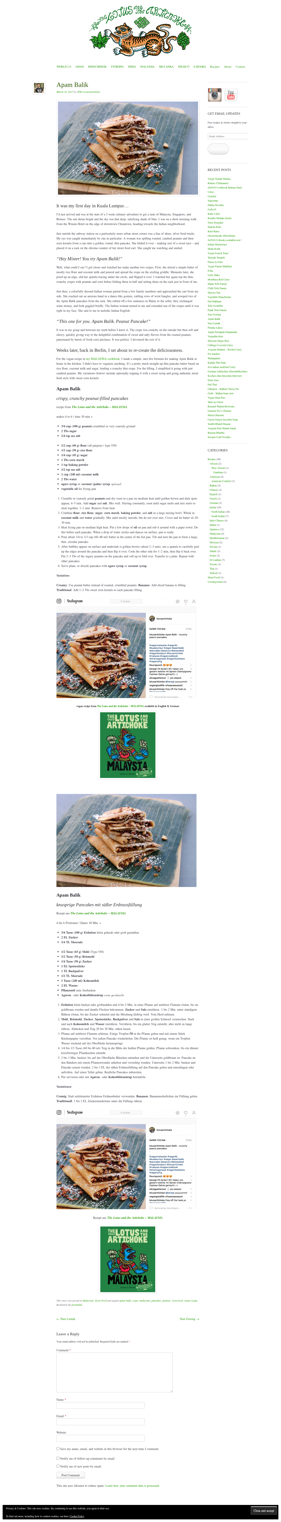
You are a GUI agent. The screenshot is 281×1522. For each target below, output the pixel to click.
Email (61, 1416)
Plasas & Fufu (215, 262)
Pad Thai (212, 384)
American (215, 476)
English (214, 494)
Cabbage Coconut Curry (220, 345)
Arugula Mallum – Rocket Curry (225, 349)
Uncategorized (215, 581)
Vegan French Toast (218, 253)
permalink (77, 1304)
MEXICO (183, 67)
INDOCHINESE (97, 67)
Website (61, 1432)
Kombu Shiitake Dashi (219, 218)
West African (218, 468)
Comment (63, 1350)
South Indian (218, 516)
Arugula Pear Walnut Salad (222, 428)
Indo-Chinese (217, 520)
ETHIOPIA (117, 67)
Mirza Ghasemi (216, 415)
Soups (213, 555)
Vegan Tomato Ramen (219, 178)
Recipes (215, 67)
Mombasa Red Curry (219, 279)
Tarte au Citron (215, 402)
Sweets (213, 564)
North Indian (218, 511)
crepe (135, 1300)
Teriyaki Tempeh (216, 257)
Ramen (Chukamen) (218, 183)
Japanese (214, 529)
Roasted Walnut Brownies (221, 406)
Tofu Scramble (215, 305)
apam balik (125, 1300)
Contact (240, 67)
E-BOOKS (200, 67)
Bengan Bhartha (216, 432)
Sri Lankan (215, 559)
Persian (213, 546)
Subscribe (218, 149)
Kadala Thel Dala (217, 362)
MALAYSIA (147, 67)
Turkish (214, 573)
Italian (213, 524)
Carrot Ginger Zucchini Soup (223, 419)
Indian (213, 507)
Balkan (213, 485)
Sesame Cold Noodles (219, 437)
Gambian (218, 472)
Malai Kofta (214, 248)
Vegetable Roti (215, 336)
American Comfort (221, 481)
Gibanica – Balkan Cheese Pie (223, 389)
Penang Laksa (215, 327)
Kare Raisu (213, 231)
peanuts (166, 1300)
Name (61, 1399)
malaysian (144, 1300)
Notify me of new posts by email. (81, 1466)
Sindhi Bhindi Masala (219, 424)
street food (177, 1300)
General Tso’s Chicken (219, 410)
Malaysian (88, 1300)
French (213, 498)
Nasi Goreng (189, 1319)
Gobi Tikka (214, 275)
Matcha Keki (214, 227)
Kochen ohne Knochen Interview (225, 375)
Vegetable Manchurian (219, 297)
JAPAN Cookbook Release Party (225, 187)
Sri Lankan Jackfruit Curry (222, 367)
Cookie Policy (77, 1516)
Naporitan (213, 200)
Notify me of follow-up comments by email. (87, 1458)
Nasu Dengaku (215, 222)
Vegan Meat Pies (216, 397)
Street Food (101, 1300)
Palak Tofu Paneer (217, 310)
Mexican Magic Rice (218, 340)
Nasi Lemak (65, 1319)
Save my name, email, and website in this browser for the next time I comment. (109, 1449)
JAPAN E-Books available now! (224, 240)
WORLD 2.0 (64, 67)
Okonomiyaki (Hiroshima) (221, 235)
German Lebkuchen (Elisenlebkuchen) (227, 371)
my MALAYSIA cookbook (103, 359)
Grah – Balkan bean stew (221, 393)
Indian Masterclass (217, 244)
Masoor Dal (214, 292)
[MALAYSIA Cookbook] (127, 745)
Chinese (214, 489)
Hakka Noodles (216, 205)
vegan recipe (190, 1300)
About (227, 67)
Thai (212, 568)
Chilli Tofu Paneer (217, 288)
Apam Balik (214, 318)
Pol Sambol (214, 353)
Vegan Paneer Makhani (220, 266)
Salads (213, 551)
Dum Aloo (213, 380)
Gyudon (212, 196)
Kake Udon (214, 213)
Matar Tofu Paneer (217, 283)
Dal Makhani (214, 301)
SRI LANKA (166, 67)
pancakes (156, 1300)
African (214, 463)
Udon (211, 192)
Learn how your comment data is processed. (132, 1485)
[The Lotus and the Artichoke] (140, 31)
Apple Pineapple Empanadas (222, 332)
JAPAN (80, 67)
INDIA (132, 67)
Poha (210, 270)
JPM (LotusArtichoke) (88, 91)
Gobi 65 (212, 209)
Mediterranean (217, 538)
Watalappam (214, 358)
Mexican (214, 542)
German (214, 503)
